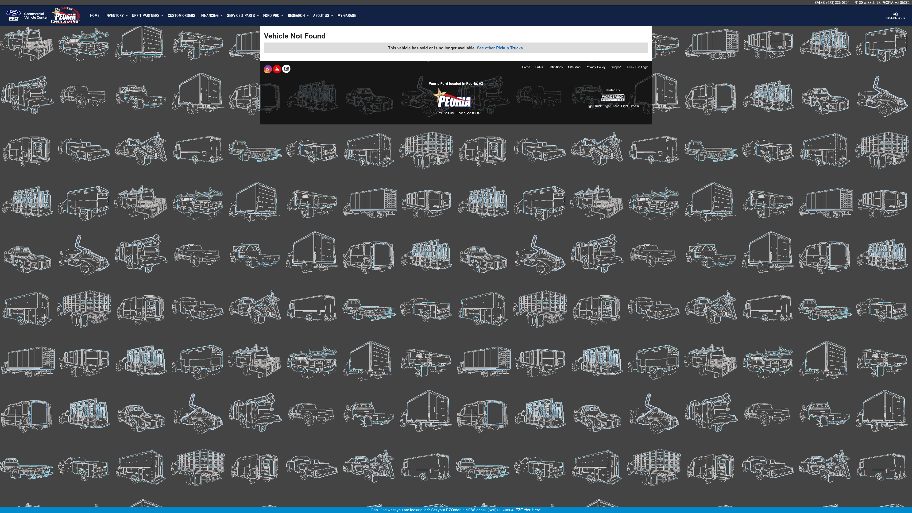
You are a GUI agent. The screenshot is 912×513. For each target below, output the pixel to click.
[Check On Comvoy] (286, 69)
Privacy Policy (596, 67)
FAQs (539, 67)
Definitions (555, 67)
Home (94, 15)
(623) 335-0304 (838, 3)
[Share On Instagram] (268, 69)
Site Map (574, 67)
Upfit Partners (145, 15)
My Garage (346, 15)
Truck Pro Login (637, 67)
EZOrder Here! (528, 510)
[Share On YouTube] (277, 69)
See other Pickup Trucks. (500, 48)
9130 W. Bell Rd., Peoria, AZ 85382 (882, 3)
